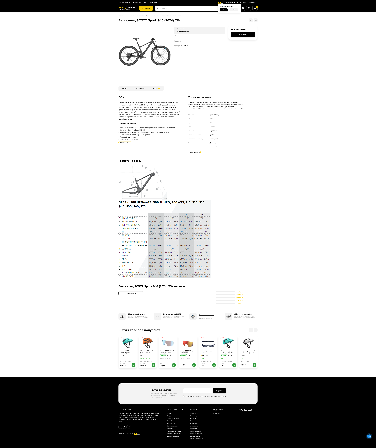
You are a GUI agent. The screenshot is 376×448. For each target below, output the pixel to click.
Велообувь (193, 428)
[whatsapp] (129, 427)
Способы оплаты (172, 421)
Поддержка (154, 2)
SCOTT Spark (155, 15)
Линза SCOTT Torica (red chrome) (187, 352)
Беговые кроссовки (196, 433)
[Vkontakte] (120, 427)
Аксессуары (194, 418)
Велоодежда (194, 423)
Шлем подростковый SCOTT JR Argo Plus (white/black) (248, 352)
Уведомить (243, 35)
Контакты (170, 428)
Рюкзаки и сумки (195, 431)
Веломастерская (124, 2)
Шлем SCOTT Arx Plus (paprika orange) (147, 352)
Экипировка (194, 426)
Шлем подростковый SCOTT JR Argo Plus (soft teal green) (228, 352)
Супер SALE (194, 413)
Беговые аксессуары (196, 438)
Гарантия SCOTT (218, 413)
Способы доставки (173, 418)
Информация (136, 2)
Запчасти (193, 421)
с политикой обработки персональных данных (210, 396)
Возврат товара (172, 423)
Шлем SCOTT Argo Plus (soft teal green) (127, 352)
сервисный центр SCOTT (137, 413)
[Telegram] (125, 427)
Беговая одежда (195, 436)
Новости (145, 2)
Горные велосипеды (142, 15)
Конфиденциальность (174, 431)
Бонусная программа (174, 433)
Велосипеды (129, 15)
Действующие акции (173, 436)
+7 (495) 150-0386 (249, 2)
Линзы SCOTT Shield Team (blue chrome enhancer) (167, 352)
